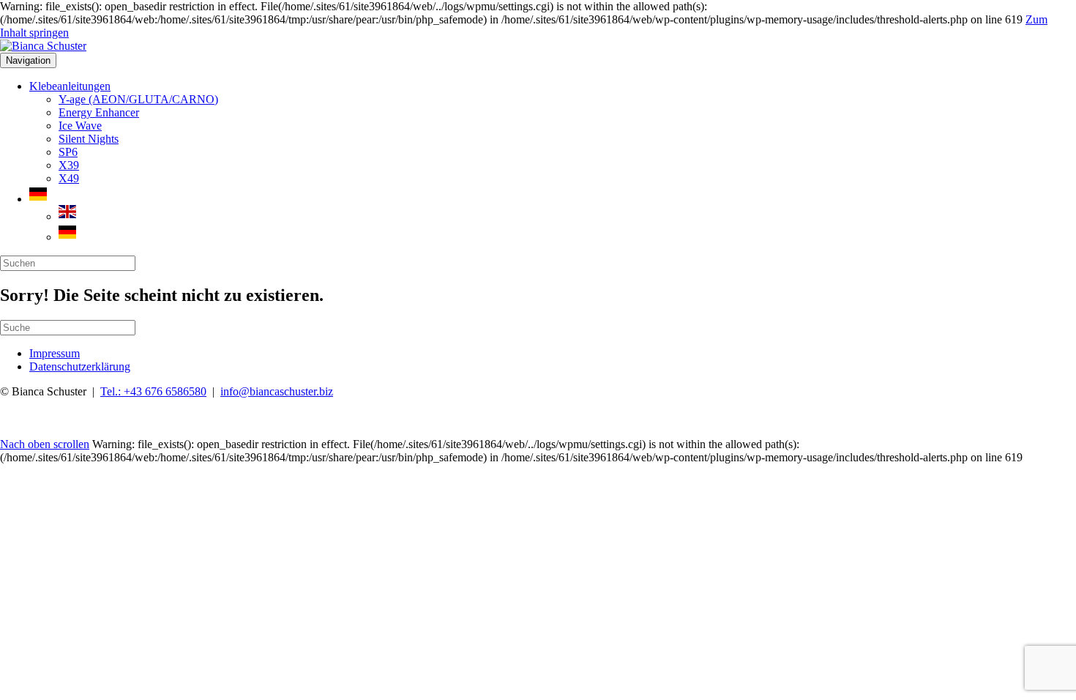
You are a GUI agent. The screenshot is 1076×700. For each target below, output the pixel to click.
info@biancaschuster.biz (276, 391)
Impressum (54, 353)
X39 (69, 165)
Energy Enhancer (99, 112)
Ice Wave (80, 125)
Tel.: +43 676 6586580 (153, 391)
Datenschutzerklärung (79, 366)
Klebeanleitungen (70, 86)
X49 (69, 178)
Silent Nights (89, 139)
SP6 (68, 152)
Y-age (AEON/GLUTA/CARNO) (138, 99)
